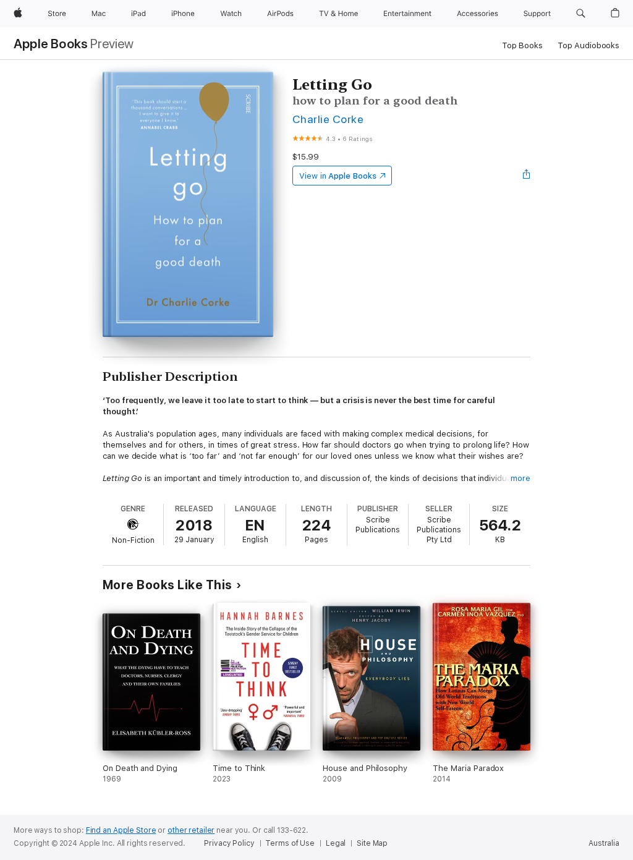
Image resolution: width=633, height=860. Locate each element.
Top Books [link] (522, 45)
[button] (580, 13)
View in (337, 176)
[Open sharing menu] (526, 175)
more (520, 478)
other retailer (191, 830)
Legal (336, 843)
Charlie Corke (327, 119)
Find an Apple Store (121, 830)
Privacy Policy (229, 843)
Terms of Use (290, 843)
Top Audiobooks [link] (588, 45)
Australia (603, 843)
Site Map (372, 843)
